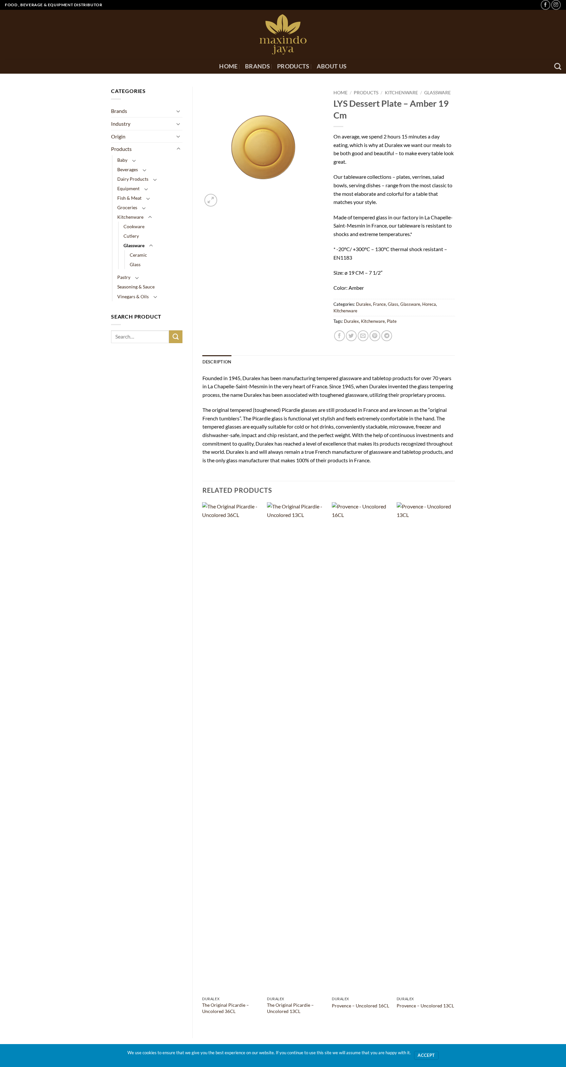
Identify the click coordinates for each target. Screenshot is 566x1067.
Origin (118, 136)
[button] (210, 200)
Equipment (128, 188)
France (379, 304)
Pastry (123, 277)
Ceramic (138, 255)
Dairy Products (132, 179)
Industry (120, 123)
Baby (122, 160)
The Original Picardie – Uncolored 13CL (290, 1008)
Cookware (133, 226)
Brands (257, 66)
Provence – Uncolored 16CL (360, 1005)
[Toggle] (178, 111)
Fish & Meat (129, 198)
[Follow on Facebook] (545, 4)
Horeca (429, 304)
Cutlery (131, 236)
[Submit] (175, 336)
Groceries (127, 207)
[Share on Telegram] (386, 335)
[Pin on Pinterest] (374, 335)
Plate (392, 321)
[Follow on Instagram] (556, 4)
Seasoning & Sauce (136, 286)
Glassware (133, 245)
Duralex (363, 304)
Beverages (127, 169)
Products (293, 66)
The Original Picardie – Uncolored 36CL (225, 1008)
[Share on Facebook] (339, 335)
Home (228, 66)
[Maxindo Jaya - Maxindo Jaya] (283, 34)
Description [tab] (217, 361)
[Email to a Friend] (363, 335)
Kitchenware (130, 217)
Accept (426, 1055)
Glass (135, 264)
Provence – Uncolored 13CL (425, 1005)
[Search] (557, 66)
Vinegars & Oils (133, 296)
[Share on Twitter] (351, 335)
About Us (332, 66)
